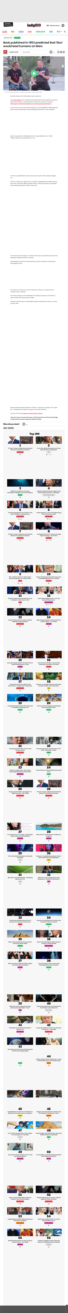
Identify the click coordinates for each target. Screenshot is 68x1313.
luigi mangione (20, 1223)
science (49, 709)
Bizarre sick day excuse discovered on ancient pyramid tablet (20, 942)
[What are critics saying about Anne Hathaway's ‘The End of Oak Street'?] (49, 869)
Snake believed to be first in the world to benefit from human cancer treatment (20, 1112)
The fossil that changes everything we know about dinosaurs (49, 706)
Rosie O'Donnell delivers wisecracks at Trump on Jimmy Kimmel (49, 942)
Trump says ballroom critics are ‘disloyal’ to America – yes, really (48, 1028)
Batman (49, 1115)
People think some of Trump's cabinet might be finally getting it (20, 620)
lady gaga (20, 838)
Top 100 (4, 31)
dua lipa (20, 666)
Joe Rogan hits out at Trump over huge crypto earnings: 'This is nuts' (49, 534)
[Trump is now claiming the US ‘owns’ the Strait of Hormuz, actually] (20, 1275)
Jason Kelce (20, 1158)
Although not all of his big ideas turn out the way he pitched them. (31, 104)
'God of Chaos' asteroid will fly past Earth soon (49, 771)
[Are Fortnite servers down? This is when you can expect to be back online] (20, 1124)
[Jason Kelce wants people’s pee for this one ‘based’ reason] (20, 1146)
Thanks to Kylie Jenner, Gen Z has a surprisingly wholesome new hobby (20, 771)
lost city (49, 967)
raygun (20, 495)
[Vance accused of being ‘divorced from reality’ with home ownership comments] (49, 654)
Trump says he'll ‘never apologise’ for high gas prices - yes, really (20, 792)
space (48, 774)
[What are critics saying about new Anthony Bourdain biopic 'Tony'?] (20, 997)
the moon (49, 924)
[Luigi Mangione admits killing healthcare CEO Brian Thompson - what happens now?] (20, 1210)
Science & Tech (40, 31)
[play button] (34, 73)
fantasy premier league (48, 495)
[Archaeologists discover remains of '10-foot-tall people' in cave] (49, 740)
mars (5, 428)
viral (20, 602)
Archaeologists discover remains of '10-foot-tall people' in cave (48, 749)
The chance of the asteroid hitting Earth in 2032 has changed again (20, 1050)
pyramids (20, 945)
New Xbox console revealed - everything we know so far (20, 878)
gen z (48, 860)
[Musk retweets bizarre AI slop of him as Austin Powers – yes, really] (49, 611)
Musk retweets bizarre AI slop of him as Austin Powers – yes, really (49, 620)
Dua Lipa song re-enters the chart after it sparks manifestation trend (20, 663)
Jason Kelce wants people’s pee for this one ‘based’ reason (20, 1155)
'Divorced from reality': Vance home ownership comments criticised (49, 663)
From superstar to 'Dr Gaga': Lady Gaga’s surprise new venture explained (20, 835)
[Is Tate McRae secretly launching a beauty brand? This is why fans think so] (49, 1146)
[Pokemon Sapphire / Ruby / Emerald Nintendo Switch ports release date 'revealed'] (49, 1232)
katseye (20, 967)
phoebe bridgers (48, 602)
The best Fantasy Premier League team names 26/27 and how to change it (49, 491)
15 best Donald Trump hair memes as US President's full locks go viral (20, 599)
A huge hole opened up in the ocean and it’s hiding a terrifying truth (20, 706)
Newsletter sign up (55, 25)
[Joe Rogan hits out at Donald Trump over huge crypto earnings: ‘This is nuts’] (49, 525)
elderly (48, 1063)
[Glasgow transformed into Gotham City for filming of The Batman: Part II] (49, 1098)
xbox (20, 881)
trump (20, 924)
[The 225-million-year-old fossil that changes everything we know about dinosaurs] (49, 697)
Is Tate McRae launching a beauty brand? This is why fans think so (48, 1155)
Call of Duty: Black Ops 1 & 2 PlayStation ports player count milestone (49, 1007)
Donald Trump (20, 752)
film (49, 688)
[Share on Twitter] (61, 52)
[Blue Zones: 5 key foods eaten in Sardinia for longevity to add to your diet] (49, 826)
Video (51, 31)
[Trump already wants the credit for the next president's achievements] (20, 504)
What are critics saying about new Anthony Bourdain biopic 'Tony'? (20, 1007)
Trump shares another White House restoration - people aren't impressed (20, 685)
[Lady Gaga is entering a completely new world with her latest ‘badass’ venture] (20, 826)
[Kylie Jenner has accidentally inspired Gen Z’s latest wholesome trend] (20, 761)
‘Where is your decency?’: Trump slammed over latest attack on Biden (49, 1284)
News (12, 31)
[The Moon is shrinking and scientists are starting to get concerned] (49, 912)
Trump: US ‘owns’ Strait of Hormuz (20, 1283)
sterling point (20, 1031)
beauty (48, 1158)
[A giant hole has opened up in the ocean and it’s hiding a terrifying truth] (20, 697)
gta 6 (49, 452)
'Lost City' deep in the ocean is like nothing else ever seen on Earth (48, 964)
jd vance (49, 666)
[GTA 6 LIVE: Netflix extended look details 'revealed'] (20, 847)
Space (20, 1063)
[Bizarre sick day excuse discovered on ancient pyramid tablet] (20, 933)
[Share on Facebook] (58, 52)
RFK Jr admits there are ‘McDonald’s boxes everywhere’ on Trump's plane (20, 577)
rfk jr (20, 580)
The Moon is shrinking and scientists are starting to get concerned (48, 921)
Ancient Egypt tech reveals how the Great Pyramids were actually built (49, 1134)
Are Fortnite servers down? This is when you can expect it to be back (20, 1134)
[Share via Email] (64, 52)
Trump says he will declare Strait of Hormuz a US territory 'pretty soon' (20, 921)
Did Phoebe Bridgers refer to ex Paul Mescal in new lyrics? (49, 599)
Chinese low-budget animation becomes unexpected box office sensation (48, 685)
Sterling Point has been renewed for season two (20, 1028)
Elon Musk (49, 623)
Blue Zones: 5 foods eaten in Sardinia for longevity (48, 835)
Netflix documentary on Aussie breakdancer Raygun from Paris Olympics (20, 491)
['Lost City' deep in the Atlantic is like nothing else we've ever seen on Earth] (49, 955)
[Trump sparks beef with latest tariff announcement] (20, 740)
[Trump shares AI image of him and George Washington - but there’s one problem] (20, 1189)
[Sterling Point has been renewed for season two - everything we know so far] (20, 1019)
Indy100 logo (34, 25)
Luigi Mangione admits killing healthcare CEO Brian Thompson (20, 1219)
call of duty (48, 1010)
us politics (48, 580)
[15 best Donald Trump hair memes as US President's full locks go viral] (20, 590)
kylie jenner (20, 774)
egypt (49, 1137)
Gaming (20, 31)
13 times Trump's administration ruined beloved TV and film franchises (20, 449)
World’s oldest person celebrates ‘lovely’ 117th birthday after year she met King (48, 1059)
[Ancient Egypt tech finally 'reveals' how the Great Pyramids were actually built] (49, 1124)
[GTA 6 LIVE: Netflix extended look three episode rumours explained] (49, 439)
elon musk (17, 38)
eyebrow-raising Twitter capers (32, 413)
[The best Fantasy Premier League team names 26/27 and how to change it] (49, 482)
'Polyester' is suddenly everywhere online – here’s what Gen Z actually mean (49, 856)
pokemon (49, 1244)
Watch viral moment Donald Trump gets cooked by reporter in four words (48, 577)
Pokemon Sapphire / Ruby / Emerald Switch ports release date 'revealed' (48, 1241)
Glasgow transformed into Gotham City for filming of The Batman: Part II (48, 1112)
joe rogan (48, 538)
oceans (20, 709)
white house (20, 452)
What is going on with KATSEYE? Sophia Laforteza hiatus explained (20, 964)
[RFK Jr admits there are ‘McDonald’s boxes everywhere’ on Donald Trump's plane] (20, 568)
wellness (49, 838)
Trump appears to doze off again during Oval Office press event (48, 513)
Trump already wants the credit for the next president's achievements (20, 513)
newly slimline (17, 100)
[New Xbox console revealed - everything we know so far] (20, 869)
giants (48, 752)
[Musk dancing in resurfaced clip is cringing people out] (49, 1296)
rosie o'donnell (48, 945)
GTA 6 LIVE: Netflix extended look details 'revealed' (20, 856)
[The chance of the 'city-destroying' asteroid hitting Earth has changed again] (20, 1040)
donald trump (20, 516)
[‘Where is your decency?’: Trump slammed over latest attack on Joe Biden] (49, 1275)
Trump (30, 31)
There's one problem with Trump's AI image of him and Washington (20, 1198)
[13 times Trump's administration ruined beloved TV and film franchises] (20, 439)
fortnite (20, 1137)
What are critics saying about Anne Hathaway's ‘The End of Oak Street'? (49, 878)
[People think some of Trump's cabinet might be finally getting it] (20, 611)
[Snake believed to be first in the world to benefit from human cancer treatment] (20, 1098)
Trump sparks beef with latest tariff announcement (20, 749)
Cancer (20, 1115)
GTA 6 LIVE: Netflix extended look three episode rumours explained (49, 449)
